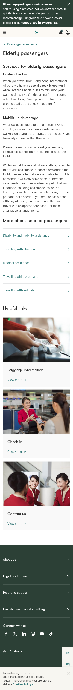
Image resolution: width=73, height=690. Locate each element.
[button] (16, 380)
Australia (16, 651)
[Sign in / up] (68, 32)
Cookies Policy (22, 684)
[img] (68, 4)
